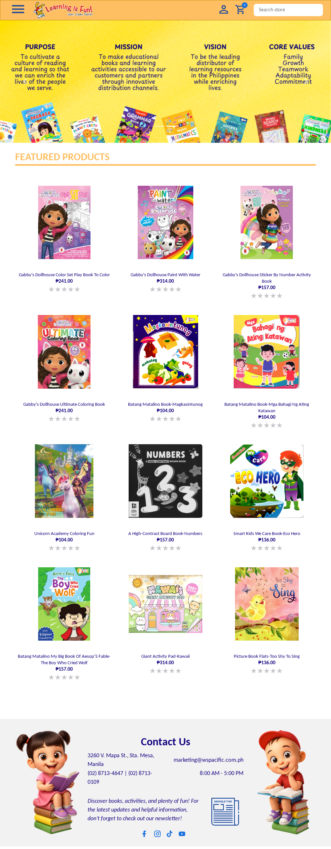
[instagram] (157, 827)
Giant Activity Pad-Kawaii (165, 658)
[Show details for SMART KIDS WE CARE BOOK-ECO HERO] (267, 478)
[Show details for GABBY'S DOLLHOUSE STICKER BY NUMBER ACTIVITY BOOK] (267, 222)
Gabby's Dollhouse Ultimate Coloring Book (64, 410)
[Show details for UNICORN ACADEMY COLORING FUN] (64, 478)
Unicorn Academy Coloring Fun (64, 537)
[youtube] (182, 827)
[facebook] (144, 827)
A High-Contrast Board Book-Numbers (165, 537)
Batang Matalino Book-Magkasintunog (165, 410)
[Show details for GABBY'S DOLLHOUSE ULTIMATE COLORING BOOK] (64, 350)
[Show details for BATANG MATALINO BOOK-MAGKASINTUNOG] (165, 350)
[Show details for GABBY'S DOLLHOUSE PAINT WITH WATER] (165, 222)
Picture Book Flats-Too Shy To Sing (267, 658)
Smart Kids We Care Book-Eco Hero (266, 537)
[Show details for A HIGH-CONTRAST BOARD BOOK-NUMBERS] (165, 478)
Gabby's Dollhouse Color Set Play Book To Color (64, 282)
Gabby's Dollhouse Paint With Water (165, 282)
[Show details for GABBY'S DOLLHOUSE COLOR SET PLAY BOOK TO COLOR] (64, 222)
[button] (223, 10)
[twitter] (170, 827)
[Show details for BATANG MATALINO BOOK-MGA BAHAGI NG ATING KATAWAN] (267, 350)
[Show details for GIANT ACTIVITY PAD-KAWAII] (165, 599)
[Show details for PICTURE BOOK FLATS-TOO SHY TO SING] (267, 599)
